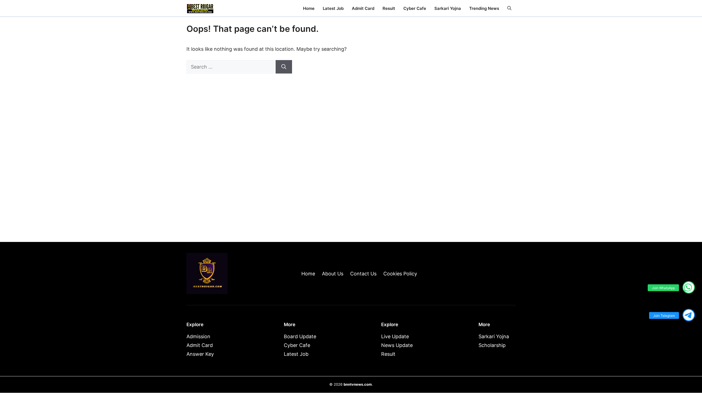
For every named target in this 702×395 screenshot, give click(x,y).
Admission (198, 336)
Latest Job (333, 8)
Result (389, 8)
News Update (397, 345)
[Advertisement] (469, 143)
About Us (332, 273)
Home (309, 8)
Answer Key (200, 354)
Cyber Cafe (414, 8)
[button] (509, 8)
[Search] (284, 67)
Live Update (395, 336)
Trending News (484, 8)
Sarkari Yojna (447, 8)
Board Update (300, 336)
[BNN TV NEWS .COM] (200, 8)
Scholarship (492, 345)
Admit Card (363, 8)
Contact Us (363, 273)
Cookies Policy (400, 273)
